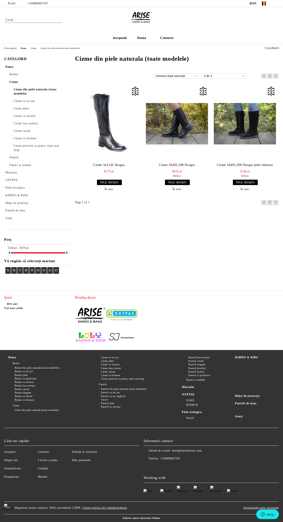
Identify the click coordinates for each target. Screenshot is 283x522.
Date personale (81, 460)
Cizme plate (107, 361)
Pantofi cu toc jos (110, 392)
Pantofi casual (195, 361)
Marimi (42, 476)
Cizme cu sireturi (110, 364)
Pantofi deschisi (197, 368)
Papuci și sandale (195, 379)
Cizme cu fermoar (110, 375)
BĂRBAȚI (192, 404)
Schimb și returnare (84, 451)
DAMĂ (190, 400)
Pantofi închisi (196, 371)
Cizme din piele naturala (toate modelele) (37, 410)
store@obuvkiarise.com (187, 450)
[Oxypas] (121, 316)
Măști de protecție (247, 395)
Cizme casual (108, 371)
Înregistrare (11, 476)
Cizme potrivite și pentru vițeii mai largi (122, 378)
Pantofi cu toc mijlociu (113, 396)
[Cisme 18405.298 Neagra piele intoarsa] (245, 123)
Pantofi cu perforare (199, 375)
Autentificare (12, 468)
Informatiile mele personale (261, 507)
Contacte (167, 38)
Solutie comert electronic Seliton (141, 518)
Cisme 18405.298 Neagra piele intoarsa (245, 165)
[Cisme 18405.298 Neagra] (177, 123)
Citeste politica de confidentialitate (104, 507)
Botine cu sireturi (24, 382)
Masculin (188, 387)
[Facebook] (276, 3)
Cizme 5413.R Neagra (109, 165)
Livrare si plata (48, 460)
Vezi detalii (109, 182)
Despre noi (11, 460)
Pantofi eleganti (196, 364)
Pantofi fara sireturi (198, 357)
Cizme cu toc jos (110, 357)
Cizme (16, 405)
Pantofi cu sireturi (111, 406)
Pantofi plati (107, 403)
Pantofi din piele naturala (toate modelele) (123, 389)
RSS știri (12, 304)
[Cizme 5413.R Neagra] (109, 123)
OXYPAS (188, 394)
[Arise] (90, 315)
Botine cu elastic (24, 396)
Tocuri (104, 399)
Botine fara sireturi (25, 385)
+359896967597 (37, 3)
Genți (239, 416)
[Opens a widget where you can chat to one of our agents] (267, 515)
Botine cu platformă (25, 378)
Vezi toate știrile (13, 308)
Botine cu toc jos (24, 371)
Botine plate (21, 375)
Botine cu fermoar (24, 399)
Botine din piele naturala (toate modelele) (37, 367)
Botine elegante (23, 392)
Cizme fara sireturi (111, 368)
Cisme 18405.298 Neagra (177, 165)
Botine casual (22, 389)
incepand (120, 38)
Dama (141, 38)
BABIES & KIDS (246, 357)
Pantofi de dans (245, 403)
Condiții (43, 468)
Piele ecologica (192, 412)
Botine (16, 363)
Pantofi (103, 384)
